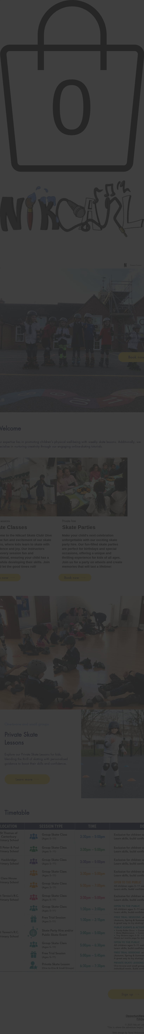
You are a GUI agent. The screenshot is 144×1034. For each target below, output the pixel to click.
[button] (121, 489)
